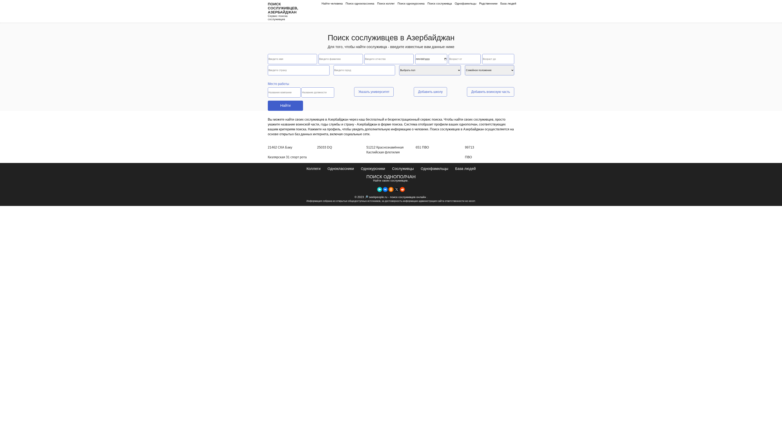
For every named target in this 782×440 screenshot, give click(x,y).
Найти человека (332, 3)
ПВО (468, 157)
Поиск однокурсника (411, 3)
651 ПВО (422, 147)
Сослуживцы (403, 169)
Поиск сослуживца (439, 3)
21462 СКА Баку (280, 147)
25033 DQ (324, 147)
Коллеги (313, 169)
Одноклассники (340, 169)
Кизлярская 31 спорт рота (287, 157)
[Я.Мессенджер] (379, 189)
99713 (469, 147)
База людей (508, 3)
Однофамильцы (465, 3)
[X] (396, 189)
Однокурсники (373, 169)
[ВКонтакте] (385, 189)
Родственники (488, 3)
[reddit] (402, 189)
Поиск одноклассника (360, 3)
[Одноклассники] (391, 189)
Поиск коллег (386, 3)
